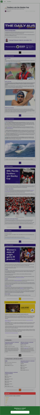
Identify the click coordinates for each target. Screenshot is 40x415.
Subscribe (26, 412)
